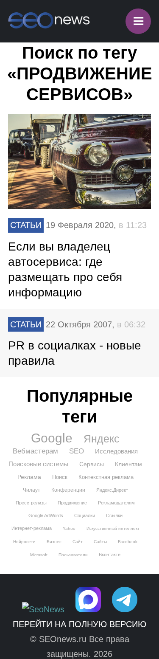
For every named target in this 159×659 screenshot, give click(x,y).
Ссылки (114, 515)
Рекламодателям (116, 502)
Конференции (68, 490)
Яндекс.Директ (112, 490)
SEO (76, 451)
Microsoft (38, 554)
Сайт (78, 541)
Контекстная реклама (106, 477)
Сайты (100, 541)
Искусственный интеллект (112, 528)
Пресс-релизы (31, 502)
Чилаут (31, 490)
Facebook (127, 541)
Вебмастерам (35, 451)
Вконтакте (109, 554)
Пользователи (73, 554)
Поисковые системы (38, 463)
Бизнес (54, 541)
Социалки (84, 515)
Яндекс (102, 439)
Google (52, 438)
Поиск (59, 477)
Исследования (116, 451)
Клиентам (128, 464)
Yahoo (69, 528)
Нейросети (24, 541)
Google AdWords (45, 515)
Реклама (29, 476)
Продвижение (72, 502)
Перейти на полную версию (79, 624)
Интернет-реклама (31, 528)
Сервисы (91, 464)
